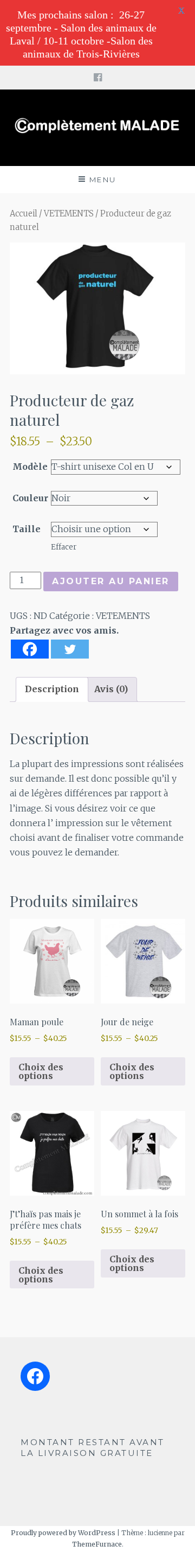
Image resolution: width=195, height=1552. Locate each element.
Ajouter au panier (111, 581)
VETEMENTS (69, 214)
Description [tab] (52, 689)
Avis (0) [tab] (111, 689)
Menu (102, 179)
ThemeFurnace (97, 1544)
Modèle (30, 466)
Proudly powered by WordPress (63, 1533)
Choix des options (40, 1071)
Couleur (30, 498)
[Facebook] (30, 649)
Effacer (63, 547)
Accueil (23, 214)
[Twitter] (70, 649)
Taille (26, 528)
